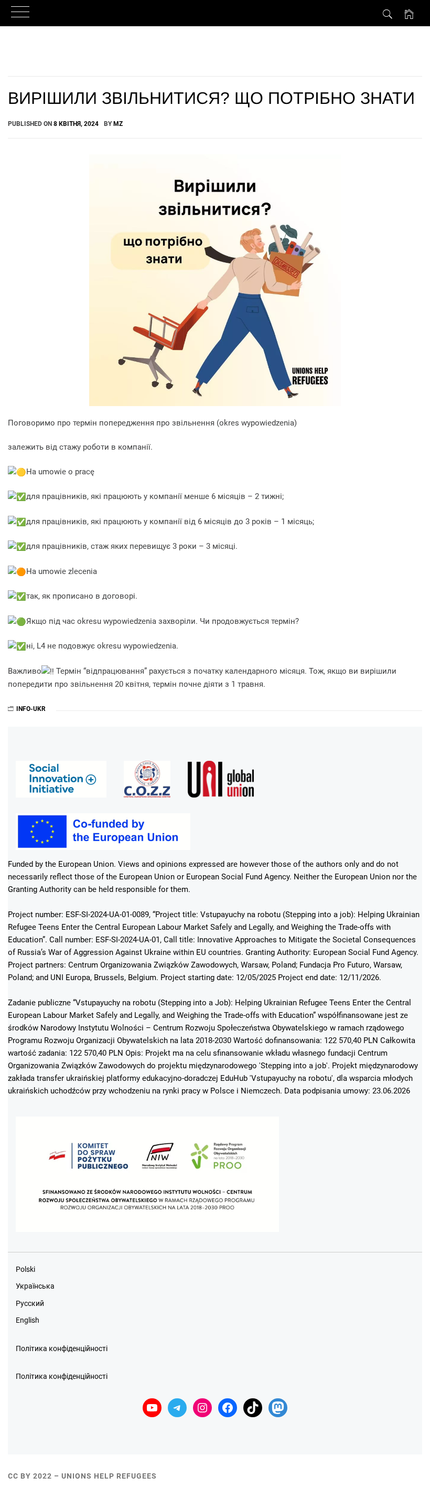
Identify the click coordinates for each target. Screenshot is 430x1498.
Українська (35, 1286)
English (27, 1320)
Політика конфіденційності (62, 1348)
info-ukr (31, 709)
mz (118, 124)
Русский (30, 1303)
